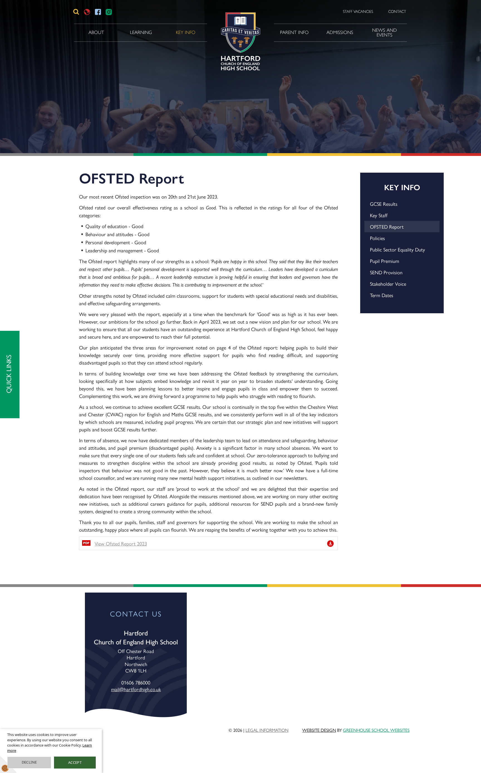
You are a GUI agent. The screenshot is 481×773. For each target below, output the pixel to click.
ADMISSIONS (340, 32)
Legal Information (267, 730)
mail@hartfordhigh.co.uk (136, 689)
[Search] (76, 11)
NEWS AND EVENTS (384, 32)
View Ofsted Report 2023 (121, 543)
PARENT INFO (294, 32)
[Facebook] (97, 11)
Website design (319, 730)
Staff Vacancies (358, 11)
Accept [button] (75, 762)
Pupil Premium (384, 260)
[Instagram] (108, 11)
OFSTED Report (387, 226)
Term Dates (381, 295)
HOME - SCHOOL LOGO (239, 32)
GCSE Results (383, 203)
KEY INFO (185, 32)
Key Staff (378, 215)
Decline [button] (29, 762)
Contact (397, 11)
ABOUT (96, 32)
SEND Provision (386, 272)
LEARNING (141, 32)
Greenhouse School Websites (376, 730)
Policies (377, 237)
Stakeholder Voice (388, 283)
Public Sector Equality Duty (397, 249)
